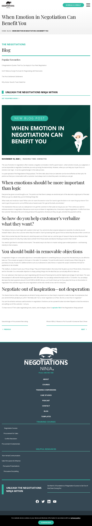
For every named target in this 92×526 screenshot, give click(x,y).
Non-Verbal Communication (11, 456)
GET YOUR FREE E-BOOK (10, 98)
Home (4, 31)
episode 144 (56, 308)
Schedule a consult (73, 5)
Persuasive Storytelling (11, 471)
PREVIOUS (7, 329)
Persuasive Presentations (11, 466)
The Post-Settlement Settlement (12, 77)
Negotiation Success (10, 428)
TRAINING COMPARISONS (46, 390)
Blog (9, 31)
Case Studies (45, 395)
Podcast (46, 400)
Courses (46, 384)
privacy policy (75, 518)
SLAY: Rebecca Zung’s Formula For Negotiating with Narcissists (22, 71)
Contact (46, 406)
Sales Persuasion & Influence (11, 461)
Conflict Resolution (11, 439)
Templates (46, 416)
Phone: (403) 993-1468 (46, 373)
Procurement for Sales (11, 433)
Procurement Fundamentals (11, 444)
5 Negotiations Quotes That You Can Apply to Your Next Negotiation (24, 65)
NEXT (83, 329)
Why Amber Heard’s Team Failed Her (13, 82)
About (46, 379)
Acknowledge (46, 522)
